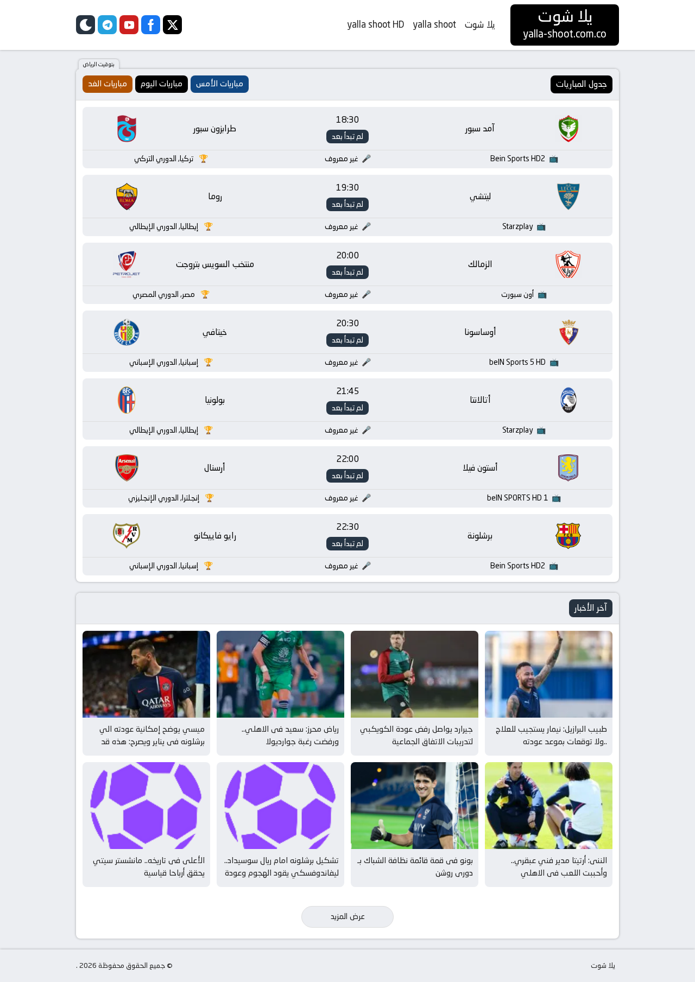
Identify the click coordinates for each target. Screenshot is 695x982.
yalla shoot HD (375, 24)
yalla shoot (434, 24)
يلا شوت (480, 24)
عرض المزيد (348, 916)
